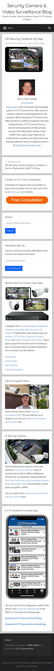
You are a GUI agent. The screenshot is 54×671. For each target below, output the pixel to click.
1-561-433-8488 (17, 192)
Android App (11, 361)
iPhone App (10, 357)
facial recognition (33, 480)
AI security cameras (23, 470)
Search (10, 231)
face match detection (15, 480)
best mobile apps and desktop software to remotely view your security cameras (26, 329)
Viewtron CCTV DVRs (15, 336)
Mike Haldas (39, 43)
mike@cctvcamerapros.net (28, 145)
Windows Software (14, 369)
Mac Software (11, 365)
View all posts (27, 103)
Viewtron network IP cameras (28, 340)
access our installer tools (28, 609)
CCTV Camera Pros (24, 648)
